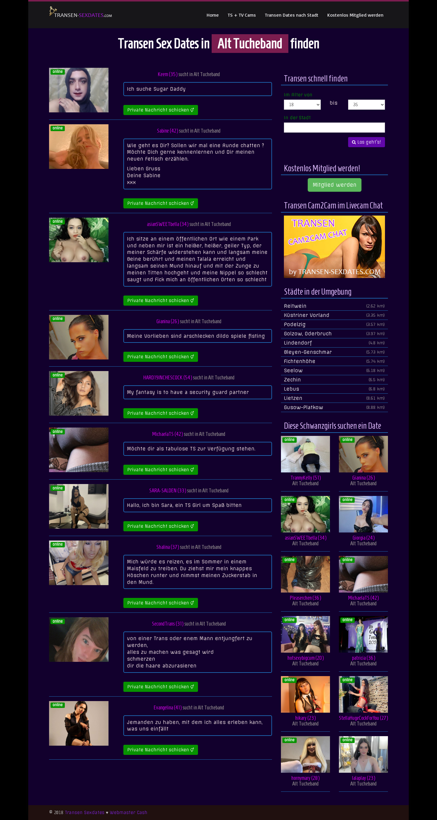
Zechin (334, 380)
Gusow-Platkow (334, 407)
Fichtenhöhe (334, 361)
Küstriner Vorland (334, 315)
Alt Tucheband (207, 74)
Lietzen (334, 398)
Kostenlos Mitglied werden (355, 15)
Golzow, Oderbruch (334, 334)
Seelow (334, 370)
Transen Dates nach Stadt (291, 15)
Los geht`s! (368, 142)
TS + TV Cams (242, 15)
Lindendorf (334, 343)
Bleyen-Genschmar (334, 352)
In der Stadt (297, 117)
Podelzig (334, 324)
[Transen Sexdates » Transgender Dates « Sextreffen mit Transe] (81, 15)
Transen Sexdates (84, 812)
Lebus (334, 389)
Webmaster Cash (128, 812)
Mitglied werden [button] (334, 184)
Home (213, 15)
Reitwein (334, 306)
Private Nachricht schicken (159, 110)
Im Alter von (298, 95)
